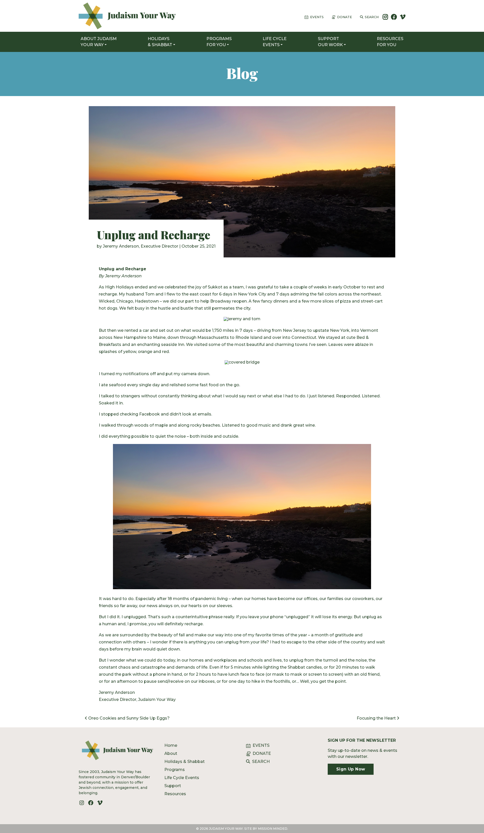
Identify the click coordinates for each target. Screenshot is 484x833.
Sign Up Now (350, 769)
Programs (219, 41)
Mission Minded (272, 828)
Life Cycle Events (181, 777)
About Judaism (99, 41)
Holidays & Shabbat (184, 761)
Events (317, 17)
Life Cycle (275, 41)
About (170, 753)
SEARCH (261, 761)
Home (170, 745)
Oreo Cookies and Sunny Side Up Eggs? (128, 718)
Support (330, 41)
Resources (390, 41)
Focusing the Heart (377, 718)
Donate (344, 17)
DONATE (262, 753)
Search (372, 17)
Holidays (160, 41)
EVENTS (261, 745)
